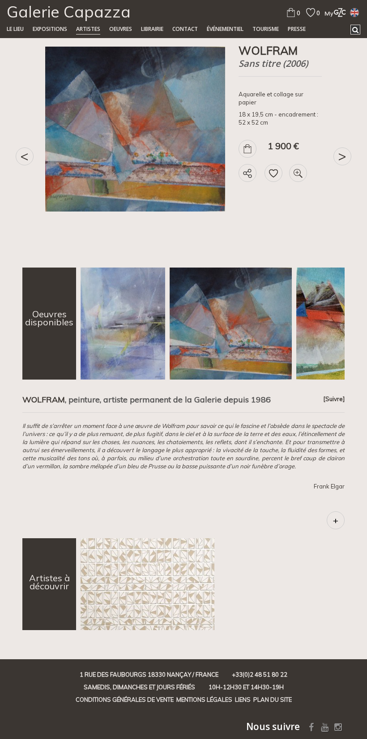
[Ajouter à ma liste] (273, 173)
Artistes (88, 29)
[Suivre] (334, 398)
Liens (243, 699)
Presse (297, 29)
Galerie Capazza (69, 12)
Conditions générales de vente (125, 699)
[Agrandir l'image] (298, 173)
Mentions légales (204, 699)
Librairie (152, 29)
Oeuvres (120, 29)
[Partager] (247, 173)
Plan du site (272, 699)
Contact (185, 29)
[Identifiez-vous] (333, 12)
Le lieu (15, 29)
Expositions (50, 29)
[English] (354, 12)
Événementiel (225, 29)
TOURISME (265, 29)
